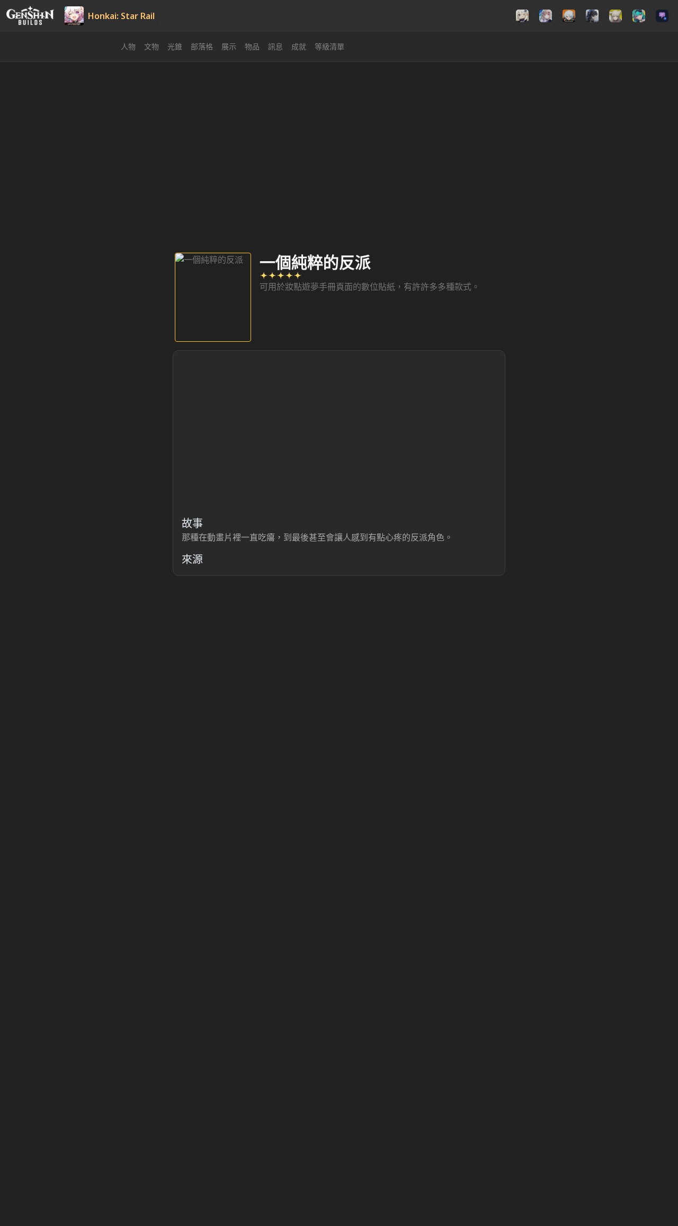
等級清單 (329, 46)
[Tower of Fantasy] (545, 15)
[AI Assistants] (662, 15)
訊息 (275, 46)
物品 (252, 46)
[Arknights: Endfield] (615, 15)
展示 (228, 46)
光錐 (174, 46)
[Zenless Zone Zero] (568, 15)
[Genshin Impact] (522, 15)
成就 (298, 46)
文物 (151, 46)
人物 (128, 46)
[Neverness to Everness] (638, 15)
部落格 (202, 46)
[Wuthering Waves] (592, 15)
